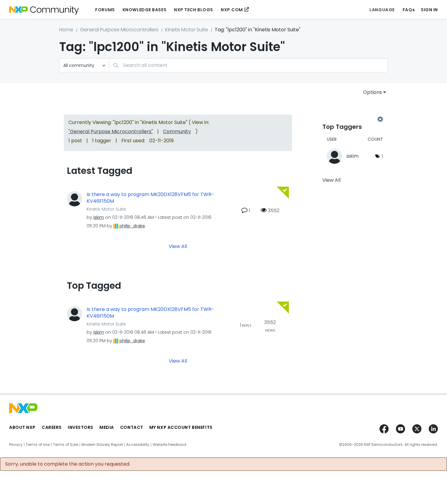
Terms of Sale (65, 444)
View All (178, 246)
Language (381, 10)
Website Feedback (169, 444)
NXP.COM (232, 10)
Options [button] (372, 92)
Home (66, 29)
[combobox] (248, 65)
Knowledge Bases (144, 10)
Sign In (429, 10)
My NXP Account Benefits (181, 427)
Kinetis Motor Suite (186, 29)
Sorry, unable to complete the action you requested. (67, 464)
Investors (80, 427)
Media (106, 427)
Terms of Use (38, 444)
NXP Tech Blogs (193, 10)
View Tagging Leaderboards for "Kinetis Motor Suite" (351, 119)
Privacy (16, 444)
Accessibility (137, 444)
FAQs (409, 10)
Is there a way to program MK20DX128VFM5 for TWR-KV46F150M (150, 198)
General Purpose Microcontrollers (119, 29)
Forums (105, 10)
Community (177, 131)
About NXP (22, 427)
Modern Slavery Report (102, 444)
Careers (52, 427)
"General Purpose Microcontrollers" (110, 131)
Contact (131, 427)
